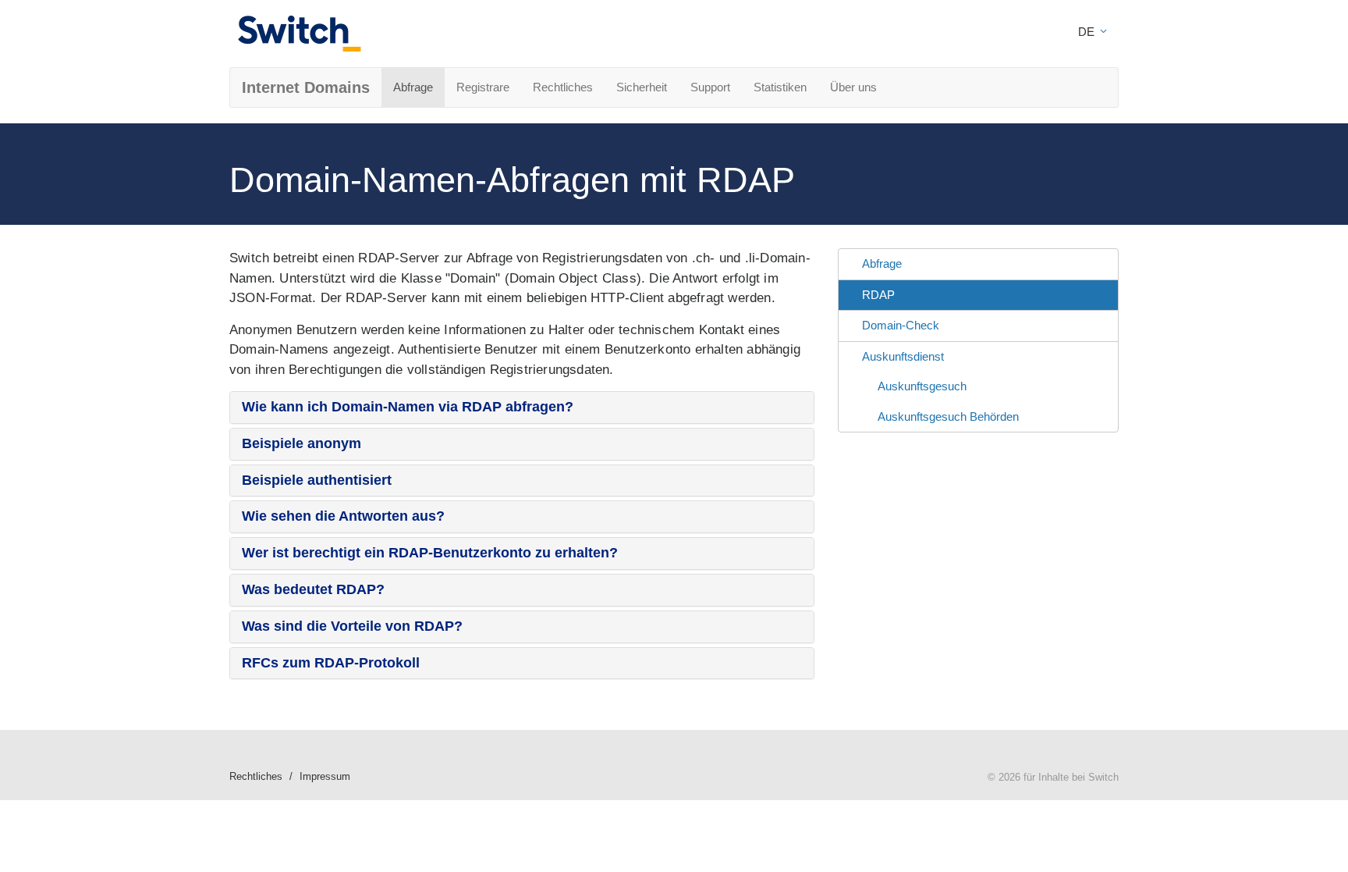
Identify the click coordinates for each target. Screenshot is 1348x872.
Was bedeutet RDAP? (313, 589)
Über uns (853, 87)
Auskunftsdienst (903, 356)
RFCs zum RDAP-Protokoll (331, 663)
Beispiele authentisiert (317, 480)
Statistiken (780, 87)
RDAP (878, 294)
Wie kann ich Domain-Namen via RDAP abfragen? (407, 407)
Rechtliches (563, 87)
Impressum (325, 776)
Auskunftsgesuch (922, 386)
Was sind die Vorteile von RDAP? (352, 626)
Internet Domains (306, 87)
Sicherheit (641, 87)
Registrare (482, 87)
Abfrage (413, 87)
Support (710, 87)
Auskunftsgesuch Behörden (948, 416)
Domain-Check (900, 325)
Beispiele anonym (301, 443)
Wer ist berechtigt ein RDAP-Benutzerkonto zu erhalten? (430, 553)
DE (1088, 31)
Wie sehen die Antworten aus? (343, 516)
